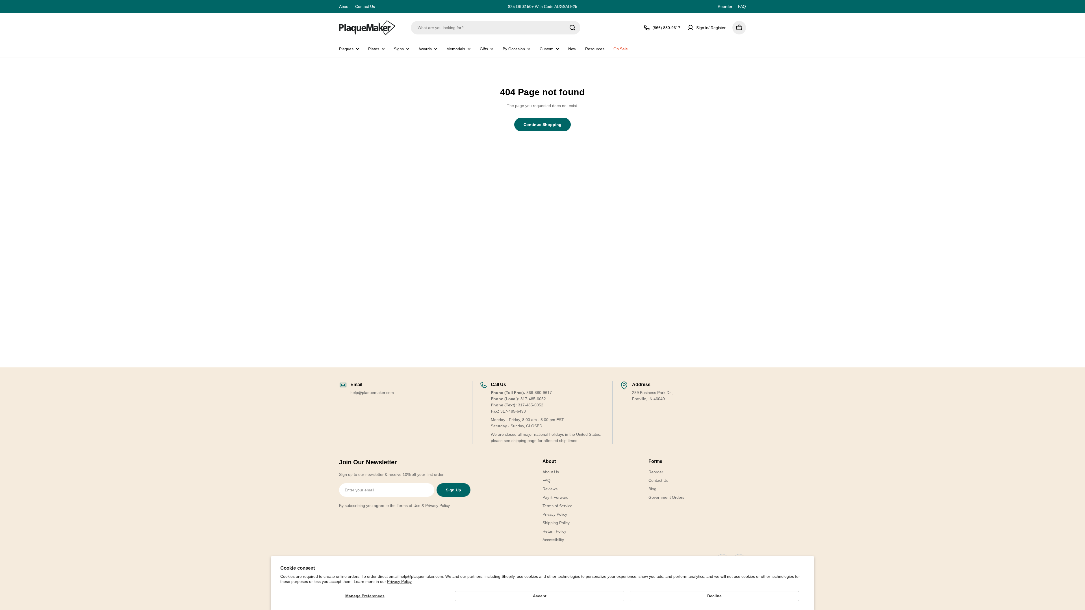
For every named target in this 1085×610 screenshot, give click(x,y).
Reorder (725, 6)
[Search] (572, 27)
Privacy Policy (399, 581)
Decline (714, 596)
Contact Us (365, 6)
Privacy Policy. (438, 505)
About (344, 6)
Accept (539, 596)
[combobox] (495, 27)
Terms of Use (408, 505)
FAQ (742, 6)
